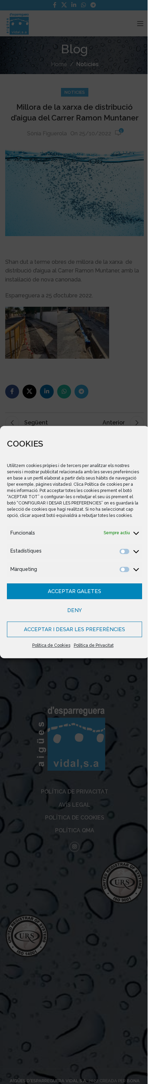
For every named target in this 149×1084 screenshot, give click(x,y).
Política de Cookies (48, 648)
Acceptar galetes (72, 594)
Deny (72, 613)
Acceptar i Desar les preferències (72, 632)
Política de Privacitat (91, 648)
